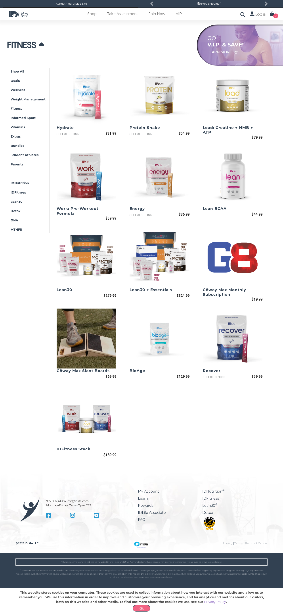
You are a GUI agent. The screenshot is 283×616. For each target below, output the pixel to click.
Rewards (145, 505)
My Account (148, 491)
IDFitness (210, 498)
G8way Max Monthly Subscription (224, 292)
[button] (152, 4)
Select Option (68, 134)
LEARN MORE (220, 52)
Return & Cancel (256, 543)
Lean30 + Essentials (151, 290)
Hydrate (65, 127)
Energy (137, 208)
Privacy (227, 543)
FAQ (141, 520)
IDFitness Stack (73, 449)
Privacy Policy (215, 602)
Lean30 (64, 290)
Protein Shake (145, 127)
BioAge (137, 370)
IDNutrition (213, 491)
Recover (211, 370)
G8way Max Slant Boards (83, 370)
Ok (142, 608)
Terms (238, 543)
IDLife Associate (152, 512)
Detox (207, 512)
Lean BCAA (215, 208)
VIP (179, 14)
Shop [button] (92, 14)
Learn (143, 498)
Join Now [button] (157, 14)
